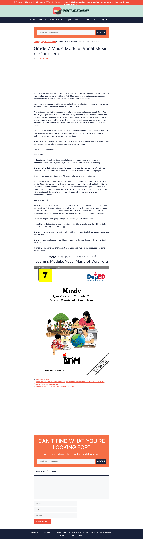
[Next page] (39, 267)
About (41, 20)
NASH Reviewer (56, 20)
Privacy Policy (46, 532)
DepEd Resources (72, 20)
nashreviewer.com (72, 4)
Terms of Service (74, 532)
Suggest (104, 20)
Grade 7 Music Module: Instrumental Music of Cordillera (55, 386)
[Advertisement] (71, 74)
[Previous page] (35, 267)
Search (86, 20)
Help (95, 20)
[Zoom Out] (51, 267)
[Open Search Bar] (112, 20)
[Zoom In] (54, 267)
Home (32, 20)
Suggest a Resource (90, 532)
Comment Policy (60, 532)
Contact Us (35, 532)
